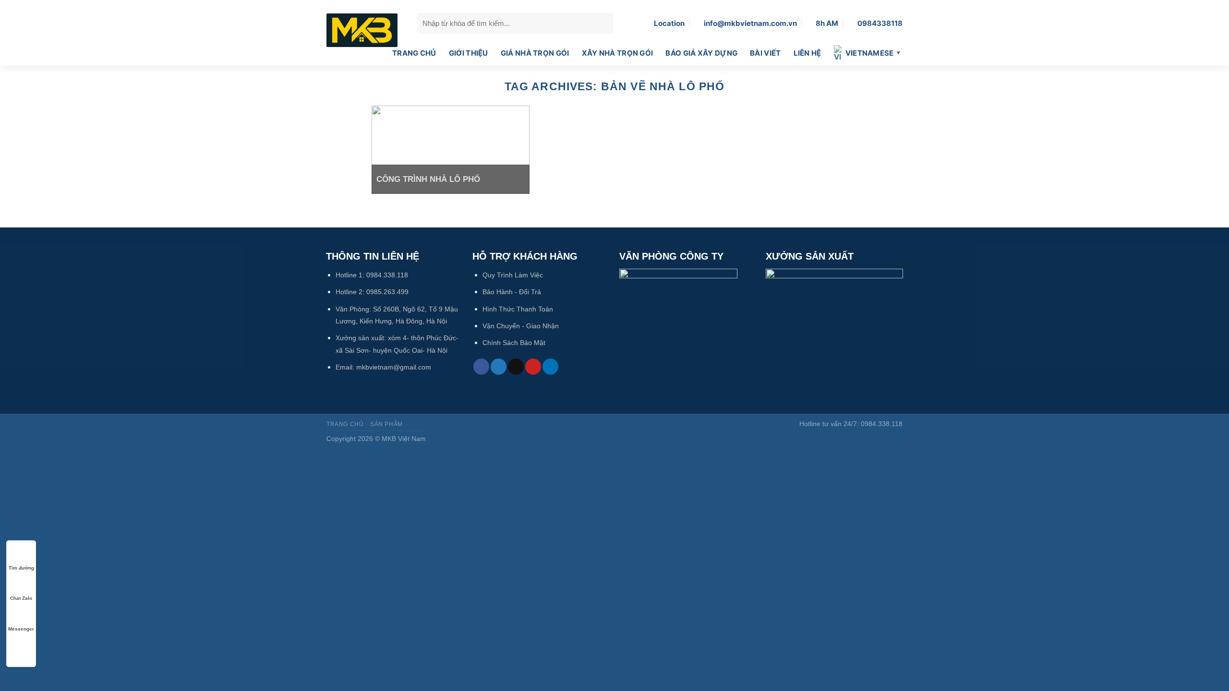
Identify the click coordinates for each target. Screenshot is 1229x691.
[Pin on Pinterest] (533, 366)
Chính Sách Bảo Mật (513, 342)
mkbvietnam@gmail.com (393, 367)
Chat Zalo (21, 598)
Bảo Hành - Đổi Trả (511, 292)
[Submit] (604, 23)
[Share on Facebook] (481, 366)
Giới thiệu (468, 53)
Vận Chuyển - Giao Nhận (520, 326)
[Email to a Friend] (516, 366)
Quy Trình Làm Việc (512, 275)
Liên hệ (807, 53)
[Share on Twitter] (498, 366)
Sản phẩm (386, 424)
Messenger (21, 628)
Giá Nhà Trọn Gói (535, 53)
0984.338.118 (387, 275)
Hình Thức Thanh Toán (517, 309)
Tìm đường (21, 568)
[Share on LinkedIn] (550, 366)
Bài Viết (765, 53)
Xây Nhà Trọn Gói (617, 53)
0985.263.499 (387, 292)
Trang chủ (414, 53)
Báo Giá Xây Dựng (701, 53)
